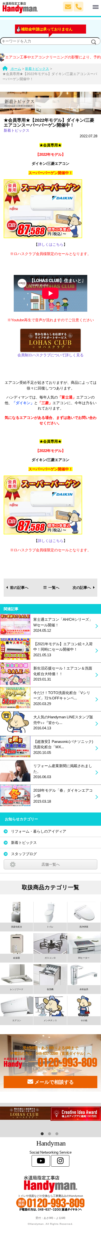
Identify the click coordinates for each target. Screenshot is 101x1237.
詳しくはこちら (50, 244)
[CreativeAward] (75, 1114)
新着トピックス (16, 130)
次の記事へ (82, 587)
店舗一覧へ (50, 864)
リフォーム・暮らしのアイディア (38, 831)
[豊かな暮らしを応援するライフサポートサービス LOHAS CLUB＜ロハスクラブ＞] (25, 1113)
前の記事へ (19, 587)
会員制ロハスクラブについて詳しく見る (50, 355)
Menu (88, 4)
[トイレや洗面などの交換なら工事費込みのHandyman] (50, 1184)
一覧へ (53, 587)
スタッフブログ (24, 854)
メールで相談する (53, 1082)
